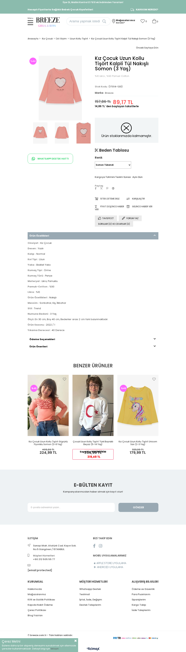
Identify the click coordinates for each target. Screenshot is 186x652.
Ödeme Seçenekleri (42, 339)
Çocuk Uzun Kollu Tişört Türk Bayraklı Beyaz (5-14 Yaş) (93, 443)
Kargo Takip (139, 605)
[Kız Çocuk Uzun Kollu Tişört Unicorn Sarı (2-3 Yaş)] (137, 405)
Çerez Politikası (37, 610)
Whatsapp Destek (90, 589)
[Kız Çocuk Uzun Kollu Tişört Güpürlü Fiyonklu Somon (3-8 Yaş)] (48, 405)
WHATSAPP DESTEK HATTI (53, 158)
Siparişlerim (139, 599)
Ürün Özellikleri (39, 235)
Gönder (138, 507)
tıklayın (55, 648)
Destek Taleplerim (90, 605)
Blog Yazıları (35, 615)
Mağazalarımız (37, 594)
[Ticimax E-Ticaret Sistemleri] (93, 649)
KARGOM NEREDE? (147, 9)
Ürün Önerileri (38, 346)
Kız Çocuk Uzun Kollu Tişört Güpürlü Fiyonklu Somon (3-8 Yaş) (48, 443)
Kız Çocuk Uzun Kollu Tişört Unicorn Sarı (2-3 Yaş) (138, 443)
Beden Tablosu (113, 150)
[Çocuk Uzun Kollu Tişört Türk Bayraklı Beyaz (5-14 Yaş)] (93, 405)
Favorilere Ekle (64, 379)
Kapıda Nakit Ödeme (40, 605)
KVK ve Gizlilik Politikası (41, 599)
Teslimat (84, 594)
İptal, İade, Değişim (90, 599)
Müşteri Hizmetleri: (44, 557)
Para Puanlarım (141, 594)
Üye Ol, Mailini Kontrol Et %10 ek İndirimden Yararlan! (93, 2)
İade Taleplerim (141, 610)
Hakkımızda (35, 589)
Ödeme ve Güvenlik (143, 589)
